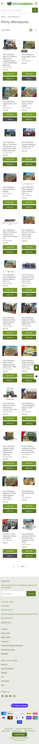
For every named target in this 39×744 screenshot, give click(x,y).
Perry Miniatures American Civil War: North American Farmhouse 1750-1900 (29, 538)
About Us (4, 664)
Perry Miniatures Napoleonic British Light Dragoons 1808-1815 (9, 494)
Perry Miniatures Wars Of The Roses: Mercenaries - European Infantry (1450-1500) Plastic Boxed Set (10, 59)
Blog (2, 685)
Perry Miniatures (7, 67)
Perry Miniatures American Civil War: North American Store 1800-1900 (29, 449)
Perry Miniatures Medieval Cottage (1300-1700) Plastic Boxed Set (29, 363)
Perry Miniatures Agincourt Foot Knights (28, 103)
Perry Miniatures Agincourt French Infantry (9, 189)
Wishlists (4, 673)
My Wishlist (5, 681)
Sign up (31, 594)
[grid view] (30, 30)
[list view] (35, 30)
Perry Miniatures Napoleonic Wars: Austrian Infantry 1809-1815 (9, 321)
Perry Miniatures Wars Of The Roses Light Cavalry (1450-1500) (29, 233)
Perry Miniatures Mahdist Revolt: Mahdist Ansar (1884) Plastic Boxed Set (9, 450)
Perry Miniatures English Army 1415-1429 (10, 103)
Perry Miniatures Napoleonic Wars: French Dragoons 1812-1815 (28, 278)
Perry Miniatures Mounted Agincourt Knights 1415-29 (29, 144)
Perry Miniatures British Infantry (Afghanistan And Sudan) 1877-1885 (9, 363)
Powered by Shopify (19, 740)
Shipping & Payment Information (12, 645)
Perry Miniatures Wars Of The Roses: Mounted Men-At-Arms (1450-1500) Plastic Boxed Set (10, 146)
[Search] (35, 10)
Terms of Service (29, 731)
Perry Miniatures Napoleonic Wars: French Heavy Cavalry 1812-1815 (10, 406)
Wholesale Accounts (8, 650)
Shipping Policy (17, 731)
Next (23, 566)
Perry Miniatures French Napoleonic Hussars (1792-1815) (28, 406)
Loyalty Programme (7, 668)
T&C (2, 677)
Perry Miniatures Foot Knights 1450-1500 (29, 56)
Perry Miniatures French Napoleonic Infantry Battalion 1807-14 (9, 278)
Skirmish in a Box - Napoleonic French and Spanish (9, 536)
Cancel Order (19, 734)
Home (3, 17)
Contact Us (5, 641)
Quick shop (10, 74)
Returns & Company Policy (24, 729)
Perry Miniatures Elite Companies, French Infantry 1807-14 (28, 190)
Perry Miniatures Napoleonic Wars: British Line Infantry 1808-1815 (29, 321)
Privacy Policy (5, 633)
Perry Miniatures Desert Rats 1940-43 (28, 493)
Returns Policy (6, 637)
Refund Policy (6, 731)
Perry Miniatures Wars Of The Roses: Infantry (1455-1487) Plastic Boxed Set (10, 234)
